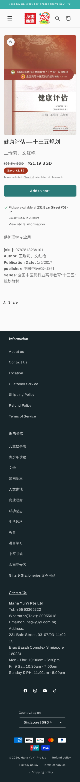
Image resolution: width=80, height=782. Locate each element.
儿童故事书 (17, 446)
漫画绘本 (16, 478)
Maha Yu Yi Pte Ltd (33, 757)
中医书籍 (16, 554)
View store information (27, 224)
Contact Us (18, 362)
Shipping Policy (21, 394)
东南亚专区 (17, 565)
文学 (12, 468)
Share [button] (13, 302)
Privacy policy (28, 764)
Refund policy (61, 757)
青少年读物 (17, 457)
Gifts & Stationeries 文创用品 (32, 575)
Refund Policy (20, 405)
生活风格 (16, 521)
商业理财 (16, 500)
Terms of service (54, 764)
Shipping (29, 177)
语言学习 (16, 543)
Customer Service (23, 384)
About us (16, 351)
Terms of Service (22, 416)
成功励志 (16, 511)
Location (16, 373)
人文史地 (16, 489)
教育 (12, 532)
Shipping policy (42, 772)
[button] (9, 18)
